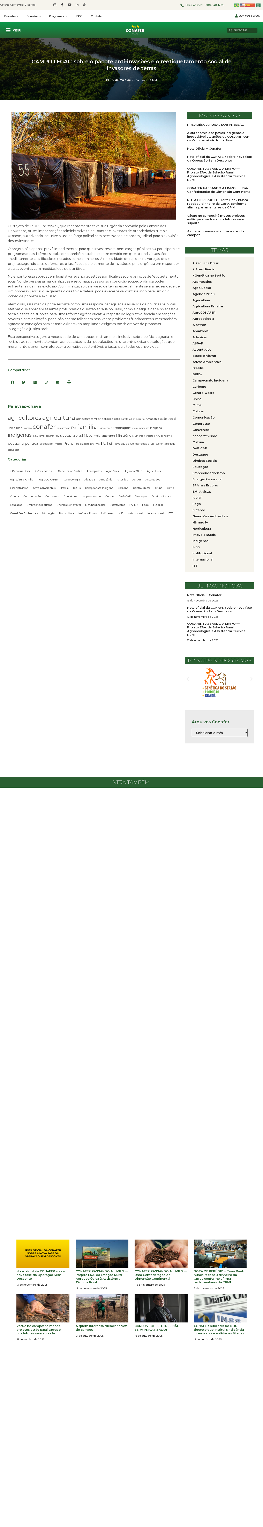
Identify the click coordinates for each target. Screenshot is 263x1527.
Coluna (14, 496)
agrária (140, 418)
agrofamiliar (128, 419)
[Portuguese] (237, 5)
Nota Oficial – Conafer (204, 148)
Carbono (123, 488)
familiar (88, 426)
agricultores (24, 417)
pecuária (16, 443)
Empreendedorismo (39, 504)
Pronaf (69, 443)
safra (117, 444)
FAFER (133, 504)
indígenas (20, 435)
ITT (170, 513)
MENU (17, 30)
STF (152, 443)
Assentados (152, 479)
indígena (156, 427)
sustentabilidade (165, 443)
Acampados (94, 471)
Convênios (34, 16)
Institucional (135, 513)
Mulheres (137, 435)
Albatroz (89, 479)
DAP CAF (124, 496)
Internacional (156, 513)
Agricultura (154, 471)
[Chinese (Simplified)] (253, 5)
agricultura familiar (88, 418)
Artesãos (122, 479)
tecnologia (13, 449)
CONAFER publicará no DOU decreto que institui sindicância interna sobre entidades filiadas (219, 1329)
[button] (12, 382)
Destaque (141, 496)
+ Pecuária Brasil (20, 471)
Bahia (11, 427)
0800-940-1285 (214, 5)
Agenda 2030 (133, 471)
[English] (242, 5)
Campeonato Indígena (99, 488)
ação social (168, 419)
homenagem (121, 428)
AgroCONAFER (48, 479)
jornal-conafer (46, 436)
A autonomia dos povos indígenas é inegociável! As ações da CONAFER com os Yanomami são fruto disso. (218, 136)
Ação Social (113, 471)
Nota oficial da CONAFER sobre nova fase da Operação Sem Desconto (219, 158)
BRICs (77, 488)
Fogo (145, 504)
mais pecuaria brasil (69, 435)
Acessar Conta (249, 16)
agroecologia (111, 418)
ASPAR (136, 479)
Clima (170, 488)
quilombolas (82, 443)
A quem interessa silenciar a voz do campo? (215, 233)
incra (135, 428)
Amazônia (152, 418)
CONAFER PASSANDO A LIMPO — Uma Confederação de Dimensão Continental (219, 190)
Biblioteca (11, 16)
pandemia (167, 435)
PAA (157, 435)
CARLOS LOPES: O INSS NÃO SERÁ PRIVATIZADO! (157, 1328)
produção (46, 443)
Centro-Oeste (142, 488)
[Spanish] (247, 5)
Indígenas (107, 513)
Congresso (52, 496)
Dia (73, 428)
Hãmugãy (48, 513)
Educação (16, 504)
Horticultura (66, 513)
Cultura (109, 496)
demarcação (63, 428)
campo (28, 428)
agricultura (58, 417)
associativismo (19, 488)
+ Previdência (43, 471)
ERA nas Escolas (95, 504)
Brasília (64, 488)
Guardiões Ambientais (24, 513)
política (31, 443)
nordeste (148, 436)
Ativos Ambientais (44, 488)
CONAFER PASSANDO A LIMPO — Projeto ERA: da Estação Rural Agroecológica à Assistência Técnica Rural (216, 174)
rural (107, 442)
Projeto (58, 443)
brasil (19, 427)
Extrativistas (117, 504)
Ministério (123, 435)
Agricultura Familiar (22, 479)
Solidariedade (139, 443)
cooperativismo (91, 496)
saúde (125, 443)
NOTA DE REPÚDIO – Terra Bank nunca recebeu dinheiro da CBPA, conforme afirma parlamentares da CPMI (217, 203)
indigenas (144, 428)
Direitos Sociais (161, 496)
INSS (79, 16)
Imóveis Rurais (87, 513)
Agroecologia (71, 479)
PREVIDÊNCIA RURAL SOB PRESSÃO (215, 125)
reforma (95, 443)
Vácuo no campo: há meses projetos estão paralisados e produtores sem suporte (216, 219)
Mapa (88, 435)
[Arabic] (258, 5)
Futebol (158, 504)
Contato (96, 16)
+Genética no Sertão (69, 471)
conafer (44, 426)
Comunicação (32, 496)
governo (105, 428)
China (158, 488)
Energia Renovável (69, 504)
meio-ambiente (104, 435)
